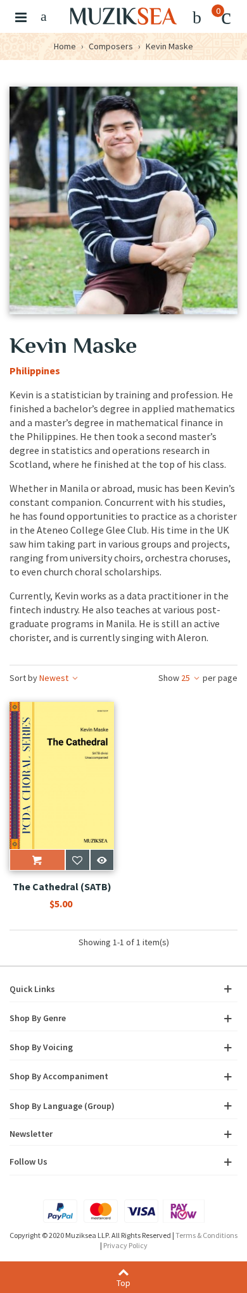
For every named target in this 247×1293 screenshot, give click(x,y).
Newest (40, 677)
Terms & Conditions (206, 1235)
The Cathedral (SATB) (62, 886)
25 (198, 677)
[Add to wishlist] (77, 860)
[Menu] (21, 16)
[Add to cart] (37, 860)
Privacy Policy (125, 1245)
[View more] (102, 860)
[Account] (197, 16)
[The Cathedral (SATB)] (62, 775)
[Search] (43, 16)
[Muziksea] (123, 16)
